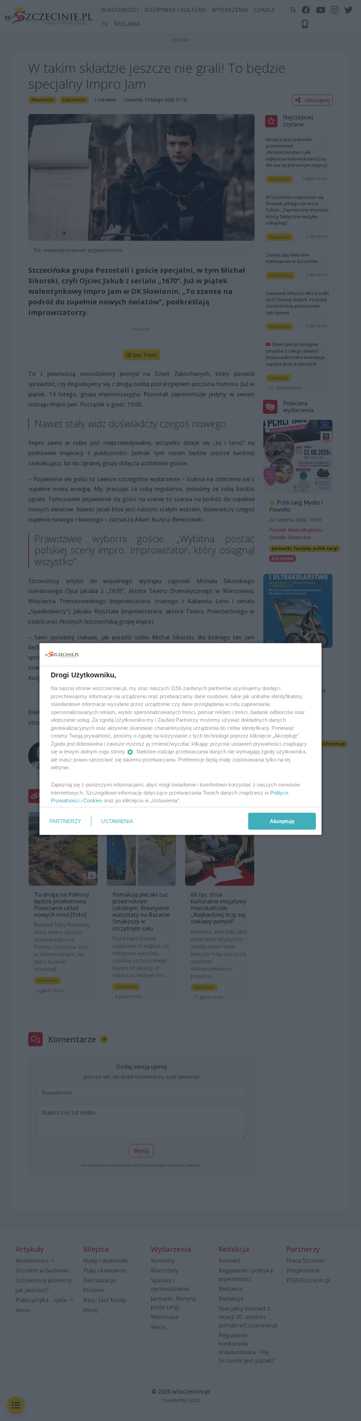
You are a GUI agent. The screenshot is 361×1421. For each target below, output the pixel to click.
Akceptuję (282, 821)
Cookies (92, 800)
